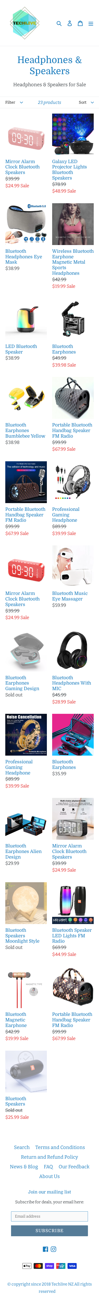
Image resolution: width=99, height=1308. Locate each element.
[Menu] (91, 23)
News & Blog (24, 1167)
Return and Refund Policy (49, 1157)
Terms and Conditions (60, 1147)
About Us (49, 1176)
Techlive (59, 1284)
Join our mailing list (49, 1192)
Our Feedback (74, 1167)
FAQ (48, 1167)
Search (22, 1147)
